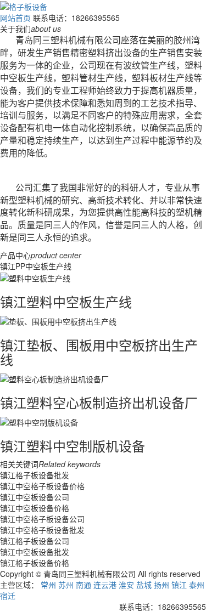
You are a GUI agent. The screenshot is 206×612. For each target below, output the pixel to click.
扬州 (161, 584)
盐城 (144, 584)
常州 (48, 584)
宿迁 (7, 595)
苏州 (66, 584)
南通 (83, 584)
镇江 (179, 584)
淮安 (126, 584)
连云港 (104, 584)
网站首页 (15, 17)
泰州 (196, 584)
